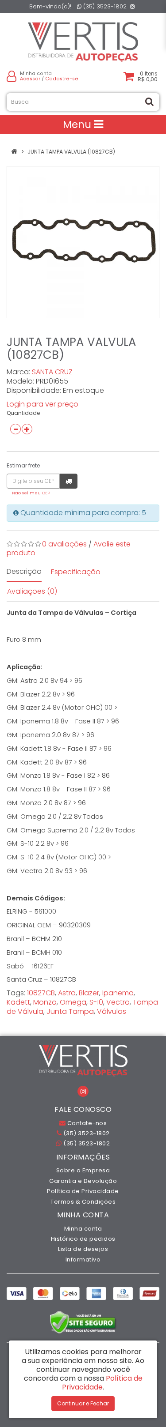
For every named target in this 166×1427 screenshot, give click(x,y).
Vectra (118, 1002)
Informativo (83, 1259)
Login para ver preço (42, 404)
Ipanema (118, 993)
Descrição (24, 571)
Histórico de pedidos (83, 1239)
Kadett (18, 1002)
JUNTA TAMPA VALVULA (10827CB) (71, 151)
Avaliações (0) (32, 591)
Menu (78, 124)
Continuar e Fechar (83, 1403)
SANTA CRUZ (52, 372)
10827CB (41, 993)
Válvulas (111, 1011)
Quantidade (23, 413)
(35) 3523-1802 (104, 6)
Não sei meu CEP (31, 493)
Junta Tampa (70, 1011)
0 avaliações (64, 544)
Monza (45, 1002)
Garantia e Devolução (83, 1181)
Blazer (89, 993)
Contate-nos (86, 1123)
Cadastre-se (61, 78)
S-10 (96, 1002)
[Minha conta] (11, 76)
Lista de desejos (83, 1249)
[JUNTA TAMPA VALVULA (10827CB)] (83, 242)
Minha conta (83, 1228)
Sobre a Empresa (83, 1170)
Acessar (30, 78)
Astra (67, 993)
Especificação (75, 572)
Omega (73, 1002)
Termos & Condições (83, 1201)
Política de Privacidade (83, 1191)
